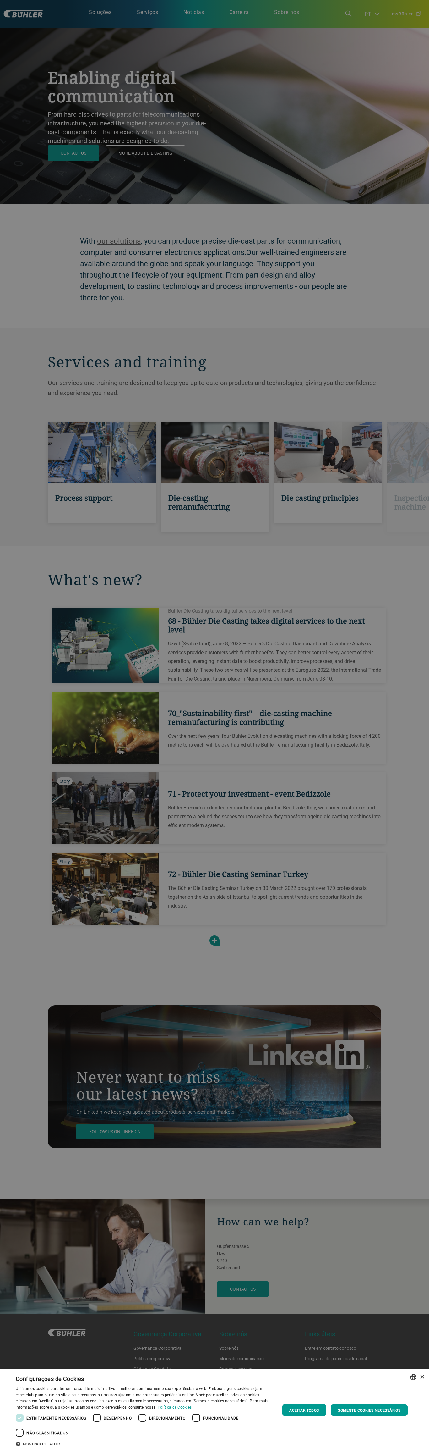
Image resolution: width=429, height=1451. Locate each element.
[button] (144, 1443)
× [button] (422, 1377)
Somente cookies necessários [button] (369, 1410)
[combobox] (413, 1377)
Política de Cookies (175, 1407)
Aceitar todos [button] (304, 1410)
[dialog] (214, 1410)
